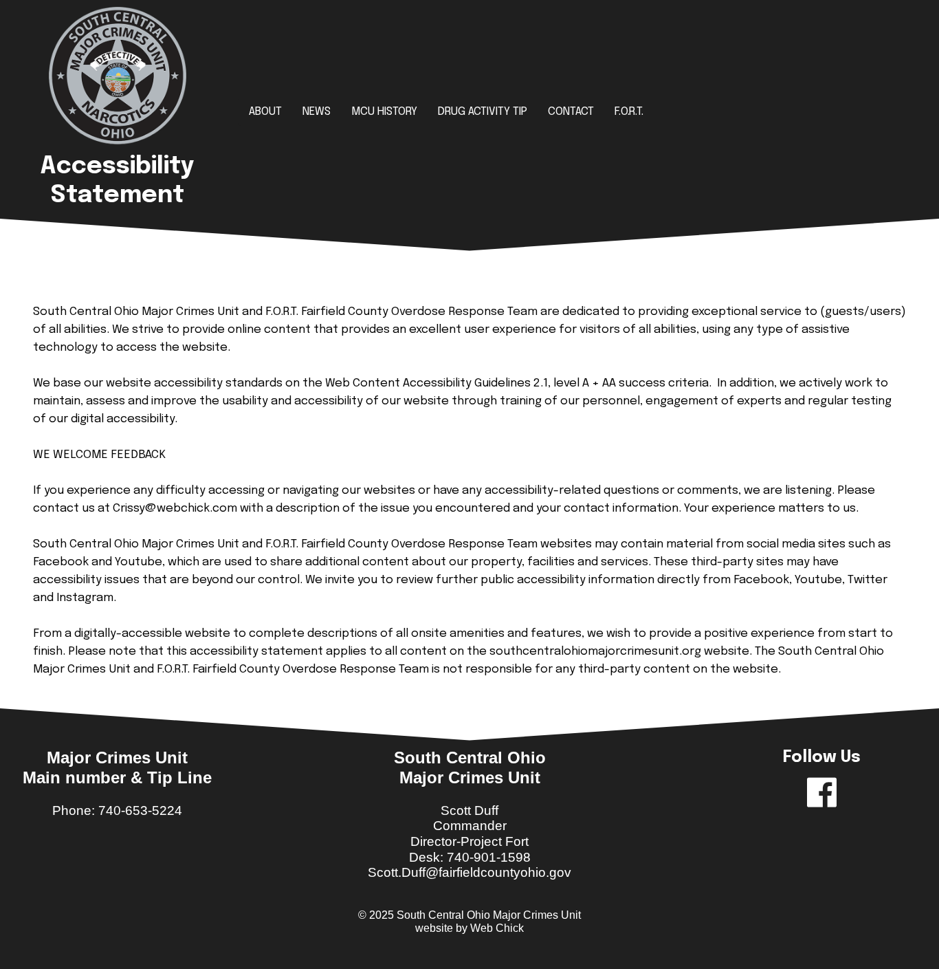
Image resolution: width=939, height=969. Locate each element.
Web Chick (497, 928)
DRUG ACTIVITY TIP (482, 112)
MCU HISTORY (384, 112)
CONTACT (571, 112)
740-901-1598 (489, 857)
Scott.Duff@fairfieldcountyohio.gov (469, 872)
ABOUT (265, 112)
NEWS (316, 112)
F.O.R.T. (629, 112)
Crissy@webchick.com (175, 508)
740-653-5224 (140, 810)
